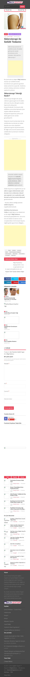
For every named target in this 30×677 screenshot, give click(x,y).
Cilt (6, 34)
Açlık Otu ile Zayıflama (15, 543)
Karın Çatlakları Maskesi (10, 341)
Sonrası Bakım (21, 253)
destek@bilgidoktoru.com (14, 670)
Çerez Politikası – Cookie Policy (12, 609)
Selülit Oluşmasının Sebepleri (15, 252)
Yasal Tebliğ (7, 624)
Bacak (9, 250)
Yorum (6, 363)
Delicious (23, 282)
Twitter (16, 279)
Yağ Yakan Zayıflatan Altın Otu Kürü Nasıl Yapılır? (17, 538)
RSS (12, 672)
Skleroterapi (15, 253)
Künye (6, 618)
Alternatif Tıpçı (16, 534)
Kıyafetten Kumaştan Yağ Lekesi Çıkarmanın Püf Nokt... (17, 508)
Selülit (6, 252)
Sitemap (6, 672)
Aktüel (7, 296)
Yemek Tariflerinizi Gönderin (12, 630)
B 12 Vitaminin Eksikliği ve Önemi (13, 646)
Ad (5, 383)
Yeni (7, 477)
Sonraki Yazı (21, 10)
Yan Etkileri (7, 255)
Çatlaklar (14, 250)
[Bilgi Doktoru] (15, 2)
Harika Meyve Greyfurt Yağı (11, 313)
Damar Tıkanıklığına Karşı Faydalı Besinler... (16, 488)
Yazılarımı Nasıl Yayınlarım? (11, 627)
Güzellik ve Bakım (14, 34)
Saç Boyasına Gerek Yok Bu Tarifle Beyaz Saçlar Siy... (17, 501)
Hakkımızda (7, 612)
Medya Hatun (16, 483)
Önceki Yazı (9, 10)
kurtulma (19, 250)
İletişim (6, 615)
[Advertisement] (15, 67)
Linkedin (9, 282)
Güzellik (15, 565)
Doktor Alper (10, 36)
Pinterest (16, 282)
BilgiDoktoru (13, 668)
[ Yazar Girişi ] (8, 661)
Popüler (15, 477)
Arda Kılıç (15, 521)
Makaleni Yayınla (8, 621)
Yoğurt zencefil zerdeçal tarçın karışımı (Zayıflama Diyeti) (17, 525)
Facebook (8, 279)
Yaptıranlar (13, 255)
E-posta (6, 391)
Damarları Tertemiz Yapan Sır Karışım (14, 641)
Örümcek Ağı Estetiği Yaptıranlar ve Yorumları (10, 298)
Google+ (23, 279)
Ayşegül (15, 527)
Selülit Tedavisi (8, 253)
